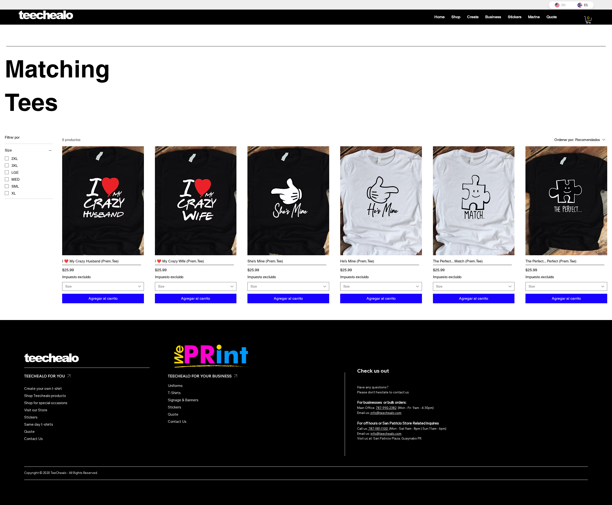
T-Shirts (174, 393)
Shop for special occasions (45, 403)
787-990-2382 (386, 408)
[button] (588, 20)
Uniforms (175, 385)
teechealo (51, 358)
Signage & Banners (183, 400)
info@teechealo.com (385, 413)
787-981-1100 (378, 428)
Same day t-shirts (38, 424)
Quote (29, 431)
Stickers (31, 417)
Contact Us (33, 438)
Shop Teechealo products (45, 395)
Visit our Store (35, 410)
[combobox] (103, 286)
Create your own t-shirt (43, 388)
